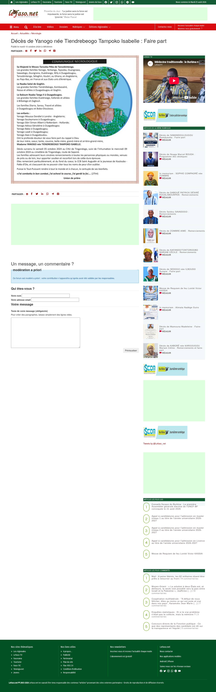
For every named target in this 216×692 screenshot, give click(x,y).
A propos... (67, 651)
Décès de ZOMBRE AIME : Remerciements (182, 231)
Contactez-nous (165, 27)
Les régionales (22, 2)
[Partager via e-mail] (26, 50)
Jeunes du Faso (95, 2)
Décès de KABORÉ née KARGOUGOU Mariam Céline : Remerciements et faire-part (181, 348)
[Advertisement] (150, 14)
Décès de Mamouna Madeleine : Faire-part (180, 327)
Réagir (166, 140)
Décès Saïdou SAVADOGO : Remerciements (174, 213)
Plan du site (68, 662)
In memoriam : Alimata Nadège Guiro (179, 307)
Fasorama (47, 2)
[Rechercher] (26, 27)
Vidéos (50, 26)
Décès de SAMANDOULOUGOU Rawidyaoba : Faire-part (176, 136)
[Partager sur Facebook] (31, 50)
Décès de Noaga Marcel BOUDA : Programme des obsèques (177, 155)
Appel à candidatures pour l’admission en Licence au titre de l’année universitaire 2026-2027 (178, 542)
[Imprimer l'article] (54, 50)
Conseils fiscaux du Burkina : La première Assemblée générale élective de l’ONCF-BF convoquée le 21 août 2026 (175, 506)
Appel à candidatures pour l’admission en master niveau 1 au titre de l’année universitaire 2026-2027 (178, 518)
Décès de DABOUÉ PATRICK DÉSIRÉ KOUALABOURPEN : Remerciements (179, 193)
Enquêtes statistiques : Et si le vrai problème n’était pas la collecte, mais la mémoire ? (176, 613)
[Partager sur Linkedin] (40, 50)
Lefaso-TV (35, 2)
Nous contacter (166, 651)
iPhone (171, 661)
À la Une (37, 26)
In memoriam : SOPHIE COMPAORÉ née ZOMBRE (180, 174)
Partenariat (68, 658)
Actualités (24, 33)
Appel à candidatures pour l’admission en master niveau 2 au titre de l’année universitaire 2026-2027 (178, 530)
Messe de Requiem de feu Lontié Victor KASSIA (180, 289)
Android (163, 661)
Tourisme (58, 2)
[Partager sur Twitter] (35, 50)
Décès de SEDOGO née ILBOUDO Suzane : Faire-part (177, 270)
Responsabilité (69, 672)
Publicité (66, 655)
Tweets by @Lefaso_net (154, 443)
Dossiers (64, 26)
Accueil (14, 33)
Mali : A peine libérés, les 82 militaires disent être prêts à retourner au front (178, 577)
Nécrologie (36, 33)
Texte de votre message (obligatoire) (29, 310)
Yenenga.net (81, 2)
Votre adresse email (21, 299)
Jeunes (16, 672)
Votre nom (16, 295)
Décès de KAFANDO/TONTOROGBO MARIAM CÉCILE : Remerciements (178, 251)
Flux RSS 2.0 (68, 665)
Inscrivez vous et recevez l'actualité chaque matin (131, 651)
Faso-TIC (68, 2)
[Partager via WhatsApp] (45, 50)
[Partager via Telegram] (49, 50)
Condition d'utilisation (72, 669)
